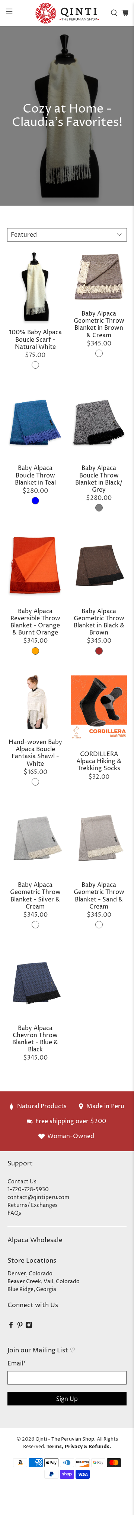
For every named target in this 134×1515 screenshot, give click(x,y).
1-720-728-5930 (28, 1189)
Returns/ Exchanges (32, 1205)
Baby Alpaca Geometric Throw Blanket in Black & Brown (99, 622)
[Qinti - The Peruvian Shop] (67, 13)
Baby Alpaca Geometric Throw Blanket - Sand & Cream (99, 895)
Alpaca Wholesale (35, 1240)
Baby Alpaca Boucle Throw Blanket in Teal (35, 475)
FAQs (14, 1213)
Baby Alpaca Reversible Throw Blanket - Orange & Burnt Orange (35, 622)
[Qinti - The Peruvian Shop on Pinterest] (19, 1327)
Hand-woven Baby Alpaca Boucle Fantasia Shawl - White (35, 753)
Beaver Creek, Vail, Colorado (43, 1281)
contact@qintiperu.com (38, 1197)
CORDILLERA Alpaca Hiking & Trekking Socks (98, 761)
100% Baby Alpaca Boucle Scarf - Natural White (35, 339)
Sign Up (67, 1399)
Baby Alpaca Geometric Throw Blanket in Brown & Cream (99, 324)
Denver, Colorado (29, 1273)
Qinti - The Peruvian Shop (64, 1439)
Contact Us (21, 1181)
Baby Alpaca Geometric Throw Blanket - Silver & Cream (35, 895)
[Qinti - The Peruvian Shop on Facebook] (11, 1327)
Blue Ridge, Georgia (31, 1289)
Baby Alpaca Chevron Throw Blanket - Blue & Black (35, 1039)
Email (16, 1363)
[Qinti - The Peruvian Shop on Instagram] (28, 1327)
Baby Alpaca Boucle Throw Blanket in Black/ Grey (98, 479)
